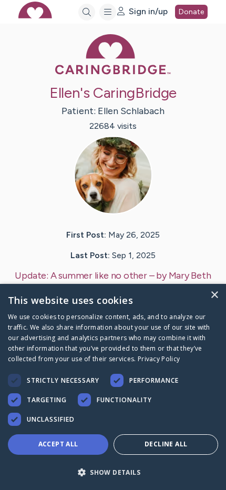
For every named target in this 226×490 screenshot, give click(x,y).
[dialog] (113, 387)
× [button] (214, 295)
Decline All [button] (166, 444)
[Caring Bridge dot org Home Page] (113, 72)
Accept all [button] (58, 444)
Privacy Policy (159, 358)
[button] (113, 472)
